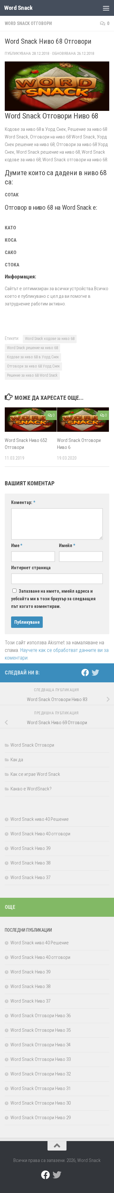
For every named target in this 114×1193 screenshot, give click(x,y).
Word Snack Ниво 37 (30, 877)
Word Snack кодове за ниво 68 (49, 338)
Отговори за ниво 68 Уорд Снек (33, 366)
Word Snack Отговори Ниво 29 (40, 1117)
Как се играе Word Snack (35, 774)
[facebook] (85, 672)
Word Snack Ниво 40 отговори (40, 834)
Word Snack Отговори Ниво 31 (40, 1088)
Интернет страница (31, 567)
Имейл (67, 545)
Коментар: (23, 502)
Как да (16, 759)
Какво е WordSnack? (31, 789)
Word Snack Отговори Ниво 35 (40, 1030)
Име (16, 545)
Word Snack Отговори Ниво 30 (40, 1103)
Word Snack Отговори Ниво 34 (40, 1045)
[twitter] (95, 672)
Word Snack (18, 7)
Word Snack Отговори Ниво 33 (40, 1059)
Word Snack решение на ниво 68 (32, 348)
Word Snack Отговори (28, 23)
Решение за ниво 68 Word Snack (32, 375)
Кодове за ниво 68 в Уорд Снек (33, 357)
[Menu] (106, 8)
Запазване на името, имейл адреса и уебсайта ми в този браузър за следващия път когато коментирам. (53, 599)
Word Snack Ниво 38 (30, 863)
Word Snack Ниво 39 (30, 848)
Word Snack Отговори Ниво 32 (40, 1074)
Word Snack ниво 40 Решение (39, 819)
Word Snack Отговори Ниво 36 (40, 1015)
